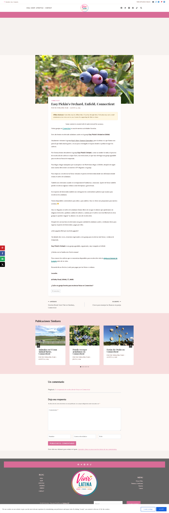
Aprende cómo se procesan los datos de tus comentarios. (97, 449)
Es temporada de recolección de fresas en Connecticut (72, 389)
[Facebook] (159, 2)
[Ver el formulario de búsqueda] (141, 8)
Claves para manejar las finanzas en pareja (106, 303)
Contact (141, 488)
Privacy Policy (139, 481)
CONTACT (48, 8)
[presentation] (50, 336)
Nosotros (141, 486)
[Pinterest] (161, 2)
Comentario (53, 410)
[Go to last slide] (38, 345)
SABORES (42, 485)
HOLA (28, 8)
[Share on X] (2, 264)
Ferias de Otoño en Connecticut (116, 350)
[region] (84, 508)
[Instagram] (153, 2)
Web (100, 436)
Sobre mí (139, 2)
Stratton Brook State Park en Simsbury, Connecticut (61, 305)
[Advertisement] (84, 32)
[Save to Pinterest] (2, 248)
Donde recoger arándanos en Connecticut (80, 351)
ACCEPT (161, 509)
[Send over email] (2, 258)
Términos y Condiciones (137, 483)
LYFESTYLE (41, 483)
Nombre (51, 436)
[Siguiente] (130, 345)
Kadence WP (66, 503)
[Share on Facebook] (2, 253)
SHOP (33, 8)
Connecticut (55, 100)
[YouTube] (164, 2)
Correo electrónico (80, 436)
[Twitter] (125, 8)
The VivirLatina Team (61, 108)
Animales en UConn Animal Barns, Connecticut (48, 351)
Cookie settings (148, 509)
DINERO (42, 488)
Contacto (148, 2)
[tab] (80, 366)
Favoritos (143, 2)
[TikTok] (156, 2)
